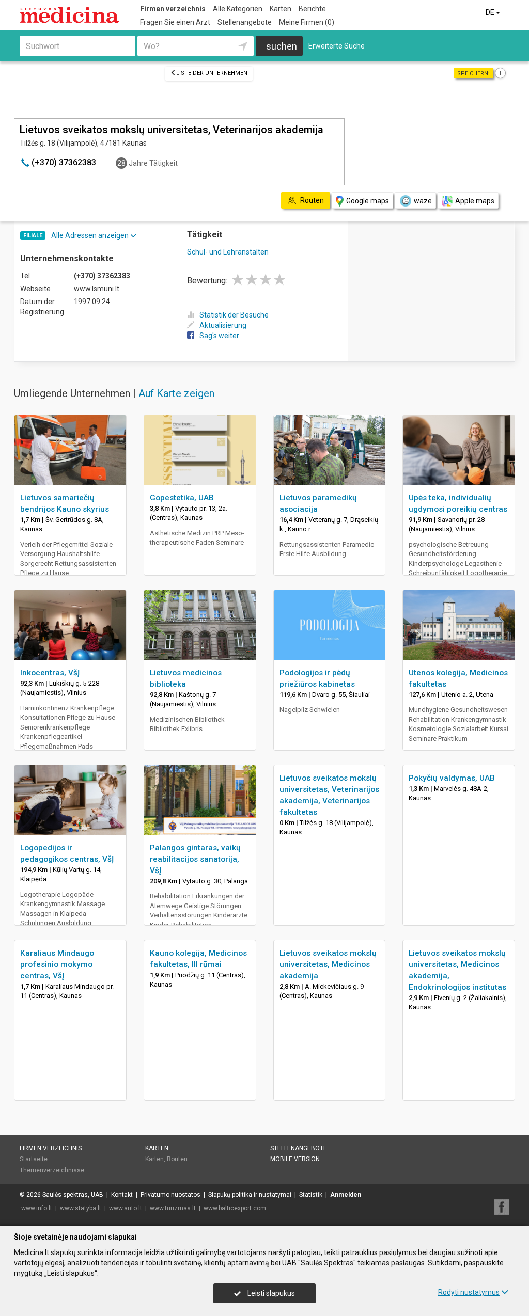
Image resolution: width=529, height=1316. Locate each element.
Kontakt (122, 1194)
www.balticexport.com (235, 1208)
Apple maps (474, 201)
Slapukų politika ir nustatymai (249, 1194)
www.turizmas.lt (173, 1208)
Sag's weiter (219, 335)
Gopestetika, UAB (182, 497)
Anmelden (345, 1194)
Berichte (312, 9)
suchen (281, 46)
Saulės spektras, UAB (72, 1194)
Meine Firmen (306, 22)
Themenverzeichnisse (52, 1170)
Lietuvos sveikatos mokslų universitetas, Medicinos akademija (328, 964)
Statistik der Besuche (234, 315)
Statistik (310, 1194)
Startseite (34, 1159)
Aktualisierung (222, 325)
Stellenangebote (244, 22)
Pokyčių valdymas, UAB (452, 778)
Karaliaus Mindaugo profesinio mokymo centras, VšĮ (57, 964)
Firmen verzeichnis (173, 9)
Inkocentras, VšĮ (50, 672)
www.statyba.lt (80, 1208)
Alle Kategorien (237, 9)
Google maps (367, 201)
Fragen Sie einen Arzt (175, 22)
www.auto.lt (125, 1208)
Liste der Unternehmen (211, 73)
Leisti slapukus (270, 1293)
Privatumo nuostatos (170, 1194)
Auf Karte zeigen (176, 393)
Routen (177, 1159)
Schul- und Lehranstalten (228, 252)
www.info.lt (36, 1208)
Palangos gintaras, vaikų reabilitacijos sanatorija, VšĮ (195, 859)
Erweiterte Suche (336, 46)
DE (491, 12)
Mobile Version (295, 1159)
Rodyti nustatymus (469, 1292)
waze (423, 201)
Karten (280, 9)
